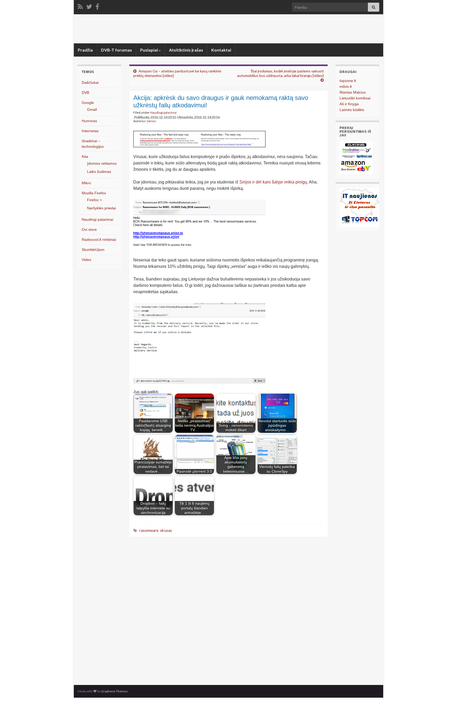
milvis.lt (346, 86)
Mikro (86, 183)
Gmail (92, 109)
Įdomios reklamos (102, 163)
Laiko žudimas (99, 171)
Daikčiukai (90, 82)
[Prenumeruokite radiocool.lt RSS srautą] (80, 6)
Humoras (89, 121)
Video (86, 259)
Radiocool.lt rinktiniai (99, 239)
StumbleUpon (93, 249)
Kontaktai (221, 49)
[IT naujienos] (359, 207)
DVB (85, 92)
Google (88, 102)
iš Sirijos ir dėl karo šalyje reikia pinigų (271, 182)
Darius (151, 121)
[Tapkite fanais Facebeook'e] (97, 6)
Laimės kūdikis (352, 110)
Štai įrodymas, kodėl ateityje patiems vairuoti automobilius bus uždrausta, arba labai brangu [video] (280, 73)
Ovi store (89, 229)
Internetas (90, 131)
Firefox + (94, 200)
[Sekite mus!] (89, 6)
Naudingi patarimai (163, 112)
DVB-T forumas (116, 49)
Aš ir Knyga (349, 104)
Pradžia (85, 49)
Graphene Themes (114, 691)
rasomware (148, 530)
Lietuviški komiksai (355, 98)
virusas (166, 530)
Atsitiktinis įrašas (186, 49)
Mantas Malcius (353, 92)
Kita (85, 156)
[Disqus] (228, 609)
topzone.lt (348, 81)
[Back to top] (445, 692)
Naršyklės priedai (101, 208)
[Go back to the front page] (228, 28)
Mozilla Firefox (94, 193)
